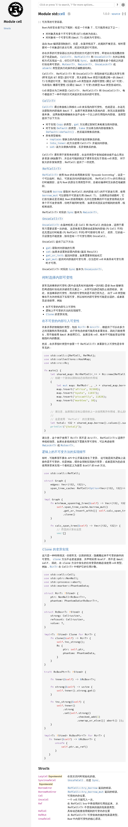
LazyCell (43, 776)
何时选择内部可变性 (57, 277)
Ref (40, 803)
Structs (7, 28)
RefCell (42, 811)
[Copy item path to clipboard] (69, 14)
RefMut (42, 814)
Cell (40, 795)
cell (62, 14)
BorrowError (45, 787)
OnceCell (43, 799)
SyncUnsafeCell (47, 780)
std (54, 14)
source (116, 14)
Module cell (13, 22)
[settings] (123, 4)
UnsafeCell (44, 818)
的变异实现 (55, 549)
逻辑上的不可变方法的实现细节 (64, 452)
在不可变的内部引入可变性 (60, 321)
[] (124, 14)
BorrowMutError (47, 791)
